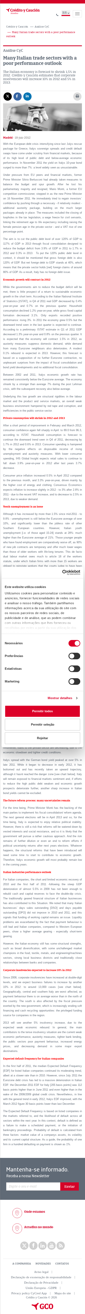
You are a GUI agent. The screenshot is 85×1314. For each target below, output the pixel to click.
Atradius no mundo (38, 1227)
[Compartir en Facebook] (17, 96)
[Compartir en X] (7, 96)
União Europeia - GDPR (41, 1288)
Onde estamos (34, 1212)
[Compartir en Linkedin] (27, 96)
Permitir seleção (42, 724)
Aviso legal (41, 1272)
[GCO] (42, 1309)
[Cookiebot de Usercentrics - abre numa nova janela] (62, 572)
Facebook (33, 1245)
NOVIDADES (43, 1263)
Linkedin (42, 1245)
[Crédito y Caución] (22, 11)
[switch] (74, 656)
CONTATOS (62, 1263)
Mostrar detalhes (60, 698)
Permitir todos (42, 711)
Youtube (51, 1245)
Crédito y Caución (17, 26)
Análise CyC (42, 26)
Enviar (69, 1187)
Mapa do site (62, 1293)
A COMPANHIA (21, 1263)
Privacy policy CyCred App (29, 1293)
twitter (24, 1245)
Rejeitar (42, 738)
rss (60, 1245)
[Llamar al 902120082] (57, 14)
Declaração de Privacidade (41, 1282)
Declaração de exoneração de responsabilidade (41, 1277)
